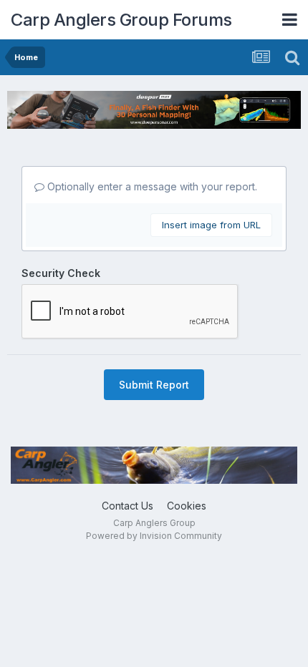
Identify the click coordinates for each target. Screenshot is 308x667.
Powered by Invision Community (154, 535)
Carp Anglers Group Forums (121, 19)
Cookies (186, 506)
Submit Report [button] (154, 385)
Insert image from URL (211, 224)
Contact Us (127, 506)
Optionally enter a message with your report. (150, 186)
